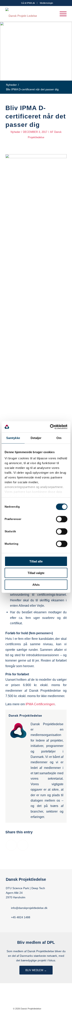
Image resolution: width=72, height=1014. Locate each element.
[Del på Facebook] (11, 845)
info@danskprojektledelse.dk (29, 907)
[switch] (61, 519)
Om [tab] (58, 437)
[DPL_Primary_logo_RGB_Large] (29, 14)
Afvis (36, 584)
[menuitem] (28, 3)
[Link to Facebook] (50, 1008)
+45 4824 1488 (20, 917)
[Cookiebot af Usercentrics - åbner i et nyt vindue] (50, 426)
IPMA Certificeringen (40, 704)
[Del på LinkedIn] (22, 845)
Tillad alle (36, 561)
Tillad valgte (36, 573)
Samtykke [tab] (13, 437)
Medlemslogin (46, 3)
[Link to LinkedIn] (56, 1008)
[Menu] (61, 14)
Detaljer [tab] (36, 437)
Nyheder (15, 131)
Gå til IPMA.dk (28, 3)
